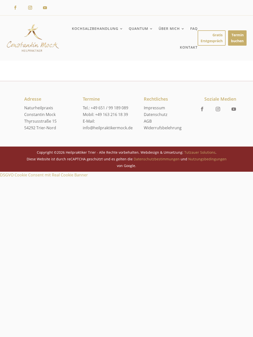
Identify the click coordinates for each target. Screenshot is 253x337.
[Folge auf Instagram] (30, 8)
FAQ (194, 28)
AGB (148, 121)
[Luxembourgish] (213, 10)
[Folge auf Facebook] (15, 8)
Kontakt (189, 47)
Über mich (169, 28)
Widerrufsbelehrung (163, 128)
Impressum (154, 108)
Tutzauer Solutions (199, 152)
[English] (213, 4)
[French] (223, 4)
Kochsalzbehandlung (95, 28)
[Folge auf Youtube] (45, 8)
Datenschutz (155, 114)
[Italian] (243, 4)
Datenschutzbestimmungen (157, 159)
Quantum (138, 28)
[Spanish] (233, 10)
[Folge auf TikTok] (60, 8)
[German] (233, 4)
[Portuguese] (223, 10)
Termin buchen (237, 38)
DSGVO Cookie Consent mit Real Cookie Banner (44, 175)
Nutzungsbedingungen (207, 159)
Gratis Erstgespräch (212, 38)
